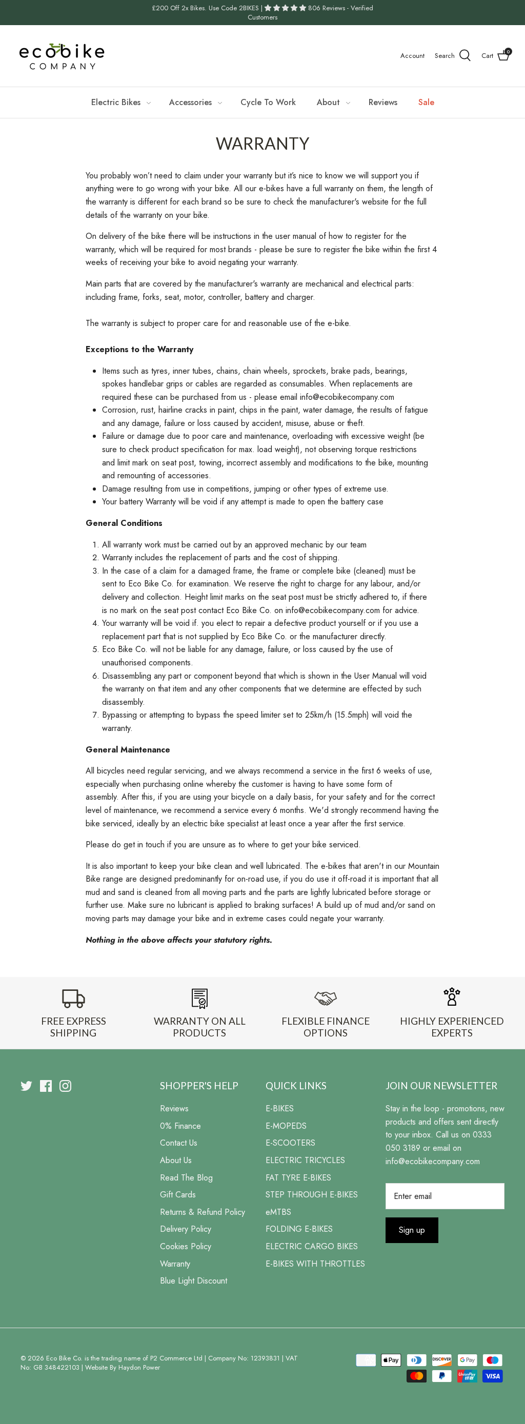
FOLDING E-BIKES (299, 1229)
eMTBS (278, 1212)
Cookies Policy (185, 1246)
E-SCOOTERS (290, 1143)
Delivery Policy (185, 1229)
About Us (176, 1160)
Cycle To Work (268, 102)
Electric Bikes (115, 102)
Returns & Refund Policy (202, 1212)
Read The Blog (186, 1178)
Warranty (175, 1264)
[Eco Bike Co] (61, 55)
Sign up (412, 1230)
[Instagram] (65, 1086)
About (328, 102)
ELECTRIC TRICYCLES (305, 1160)
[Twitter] (26, 1086)
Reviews (383, 102)
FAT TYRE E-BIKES (298, 1178)
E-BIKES (280, 1108)
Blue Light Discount (193, 1281)
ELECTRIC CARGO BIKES (312, 1246)
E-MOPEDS (286, 1126)
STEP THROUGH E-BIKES (312, 1195)
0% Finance (180, 1126)
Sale (426, 102)
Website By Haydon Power (122, 1367)
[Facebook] (46, 1086)
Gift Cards (178, 1195)
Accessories (190, 102)
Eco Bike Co (63, 1358)
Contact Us (178, 1143)
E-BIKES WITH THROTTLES (315, 1264)
